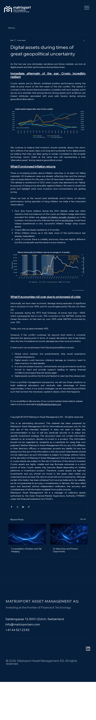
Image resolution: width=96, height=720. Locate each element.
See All (83, 519)
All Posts (11, 28)
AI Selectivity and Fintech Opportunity (65, 550)
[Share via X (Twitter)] (17, 507)
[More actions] (84, 40)
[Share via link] (29, 507)
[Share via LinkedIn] (23, 507)
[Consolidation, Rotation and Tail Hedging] (27, 534)
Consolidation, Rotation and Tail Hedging (26, 550)
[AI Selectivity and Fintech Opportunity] (69, 534)
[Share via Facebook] (11, 507)
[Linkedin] (88, 649)
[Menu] (86, 8)
